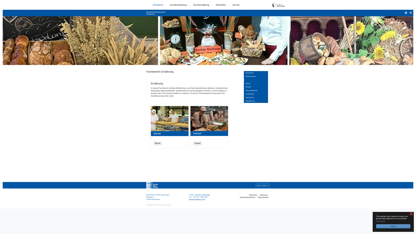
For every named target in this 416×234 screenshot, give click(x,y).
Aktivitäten (221, 5)
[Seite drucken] (406, 13)
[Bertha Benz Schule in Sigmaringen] (156, 185)
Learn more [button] (380, 221)
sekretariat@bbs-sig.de (197, 199)
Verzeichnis (253, 195)
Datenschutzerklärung (247, 197)
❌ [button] (411, 214)
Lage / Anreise (262, 185)
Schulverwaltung (201, 5)
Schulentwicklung (178, 5)
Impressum (264, 195)
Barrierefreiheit (263, 197)
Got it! (393, 226)
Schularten (158, 5)
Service (236, 5)
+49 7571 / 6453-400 (202, 195)
